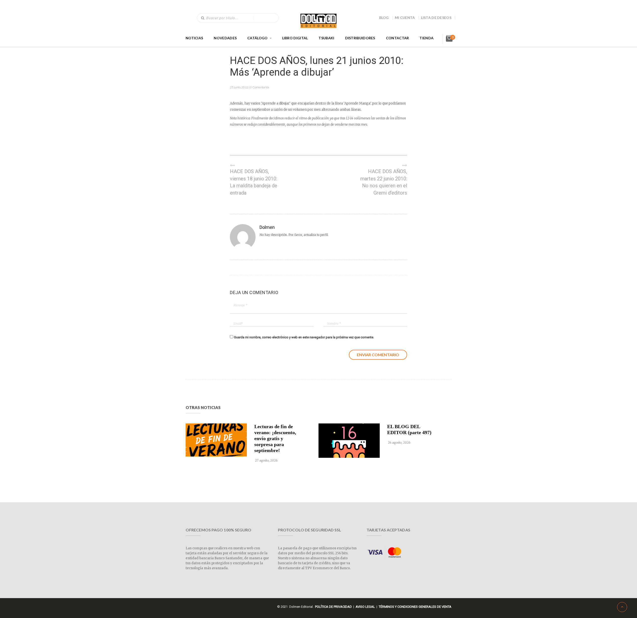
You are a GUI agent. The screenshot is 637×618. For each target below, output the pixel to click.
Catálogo (257, 38)
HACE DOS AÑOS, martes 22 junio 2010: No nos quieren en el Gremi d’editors (383, 182)
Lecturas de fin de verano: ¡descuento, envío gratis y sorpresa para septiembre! (275, 438)
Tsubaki (326, 38)
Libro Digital (295, 38)
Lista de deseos (436, 17)
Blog (384, 17)
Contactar (397, 38)
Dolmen (267, 227)
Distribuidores (360, 38)
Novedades (225, 38)
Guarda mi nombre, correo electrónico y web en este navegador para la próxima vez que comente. (304, 337)
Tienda (426, 38)
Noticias (194, 38)
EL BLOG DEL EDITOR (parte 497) (409, 429)
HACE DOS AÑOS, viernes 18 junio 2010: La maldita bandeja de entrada (253, 182)
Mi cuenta (405, 17)
